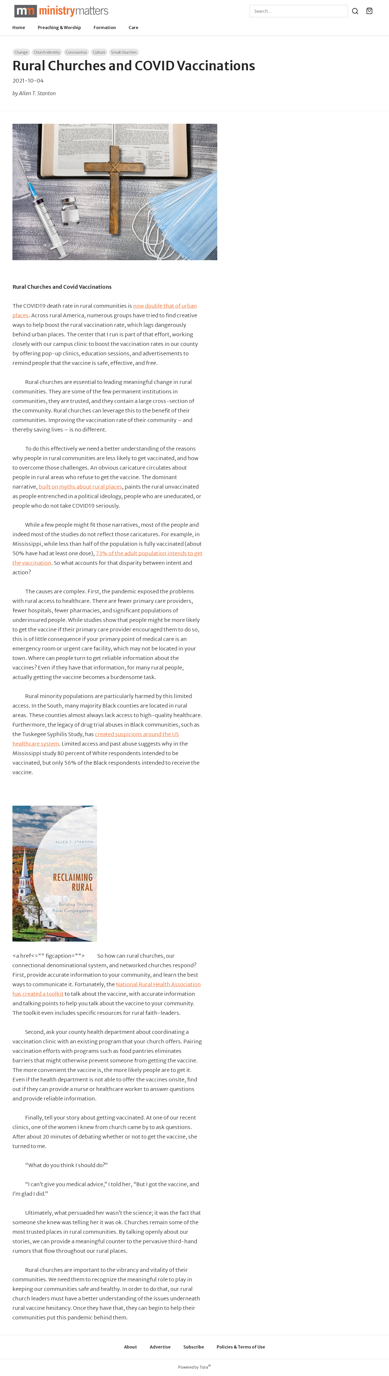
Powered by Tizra (194, 1367)
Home (18, 27)
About (130, 1347)
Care (133, 27)
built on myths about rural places (80, 486)
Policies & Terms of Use (241, 1347)
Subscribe (193, 1347)
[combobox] (299, 11)
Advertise (160, 1347)
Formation (105, 27)
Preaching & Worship (59, 27)
